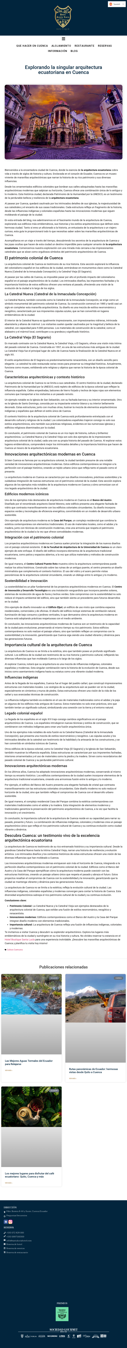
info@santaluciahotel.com (19, 1240)
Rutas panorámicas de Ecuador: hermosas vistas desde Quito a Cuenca (93, 1071)
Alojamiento (61, 45)
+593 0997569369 (15, 1236)
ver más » (9, 1070)
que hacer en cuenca (32, 45)
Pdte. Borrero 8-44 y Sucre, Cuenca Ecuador (27, 1211)
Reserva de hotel (14, 1244)
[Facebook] (6, 1222)
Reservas (105, 45)
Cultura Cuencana (15, 949)
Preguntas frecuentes (16, 1215)
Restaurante (85, 45)
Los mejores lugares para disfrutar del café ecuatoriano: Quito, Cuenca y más (29, 1175)
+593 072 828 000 (15, 1232)
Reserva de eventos (15, 1248)
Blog (74, 51)
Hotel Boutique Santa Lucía (20, 939)
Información (57, 51)
